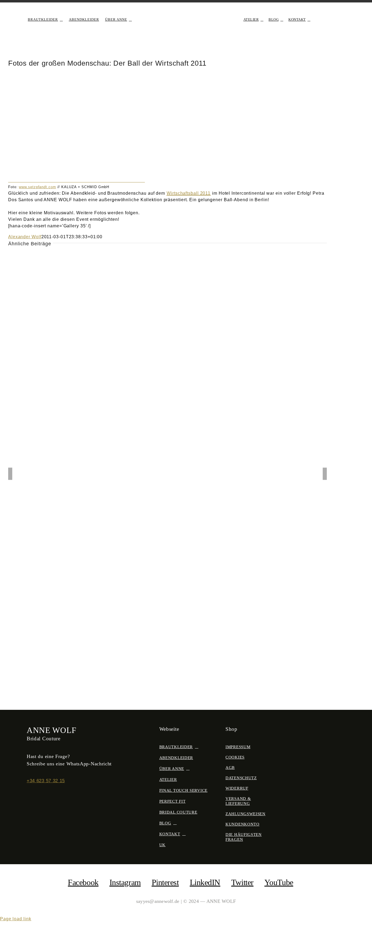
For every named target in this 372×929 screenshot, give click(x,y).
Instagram (125, 882)
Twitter (242, 882)
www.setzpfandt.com (37, 187)
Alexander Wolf (24, 236)
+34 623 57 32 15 (46, 780)
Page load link (15, 918)
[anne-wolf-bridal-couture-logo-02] (186, 12)
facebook (83, 882)
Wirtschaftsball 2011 (189, 193)
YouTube (278, 882)
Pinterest (165, 882)
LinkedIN (205, 882)
